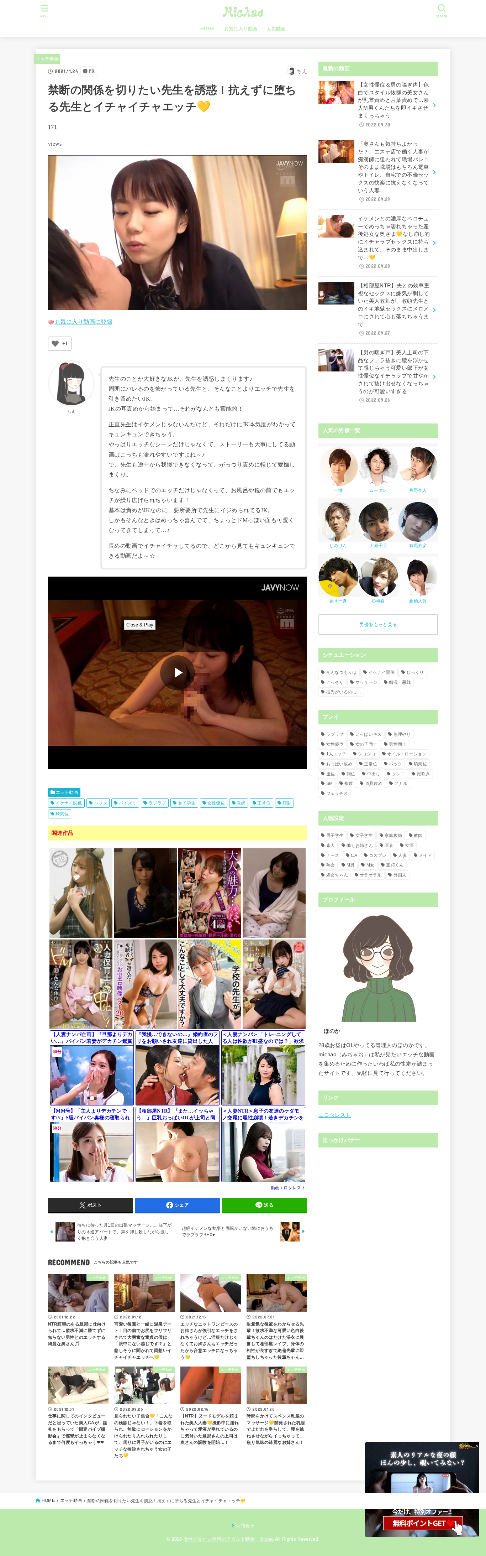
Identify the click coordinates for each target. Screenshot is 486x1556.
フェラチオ (337, 793)
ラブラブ (157, 803)
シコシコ (366, 753)
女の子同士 (366, 744)
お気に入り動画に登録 (83, 321)
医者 (389, 845)
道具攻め (373, 783)
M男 (351, 865)
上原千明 (378, 545)
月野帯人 (418, 490)
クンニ (398, 773)
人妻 (402, 855)
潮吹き (423, 773)
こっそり (335, 682)
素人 (330, 845)
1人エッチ (336, 753)
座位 (330, 773)
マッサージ (366, 682)
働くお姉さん (360, 845)
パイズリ (128, 803)
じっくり (415, 672)
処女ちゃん (337, 875)
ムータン (378, 490)
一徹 (338, 490)
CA (354, 855)
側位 (351, 773)
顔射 (286, 803)
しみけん (338, 545)
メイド (425, 855)
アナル (400, 783)
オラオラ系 (371, 875)
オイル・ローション (407, 753)
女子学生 (187, 803)
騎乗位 (62, 813)
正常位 (263, 803)
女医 (409, 845)
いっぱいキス (368, 734)
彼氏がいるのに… (343, 691)
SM (329, 783)
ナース (332, 855)
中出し (373, 773)
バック (100, 803)
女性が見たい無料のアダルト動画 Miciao (229, 1539)
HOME (207, 28)
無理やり (402, 734)
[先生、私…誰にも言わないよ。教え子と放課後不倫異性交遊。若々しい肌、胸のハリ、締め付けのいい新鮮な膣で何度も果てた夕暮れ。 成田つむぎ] (274, 1025)
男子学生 (335, 835)
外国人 (400, 875)
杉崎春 (378, 600)
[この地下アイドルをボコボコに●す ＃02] (80, 935)
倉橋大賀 (418, 600)
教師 (241, 803)
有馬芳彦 (418, 545)
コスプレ (377, 855)
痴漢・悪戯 (400, 682)
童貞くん (394, 865)
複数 (348, 783)
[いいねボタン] (55, 343)
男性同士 (397, 744)
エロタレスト (334, 1115)
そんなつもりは (341, 672)
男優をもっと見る (378, 624)
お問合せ (245, 1526)
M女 (370, 865)
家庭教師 (393, 835)
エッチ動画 (47, 58)
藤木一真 (338, 600)
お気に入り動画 (241, 28)
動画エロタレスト (288, 1187)
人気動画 (276, 28)
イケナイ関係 (69, 803)
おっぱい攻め (339, 763)
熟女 (330, 865)
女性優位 (216, 803)
